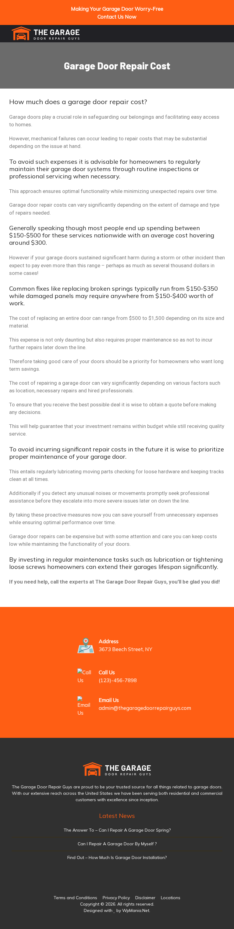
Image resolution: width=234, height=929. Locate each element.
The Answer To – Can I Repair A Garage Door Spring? (117, 830)
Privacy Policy (116, 897)
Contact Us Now (117, 16)
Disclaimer (145, 897)
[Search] (203, 35)
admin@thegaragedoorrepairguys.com (145, 708)
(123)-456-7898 (118, 680)
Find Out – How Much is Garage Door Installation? (117, 857)
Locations (170, 897)
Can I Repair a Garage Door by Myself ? (117, 844)
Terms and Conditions (75, 897)
